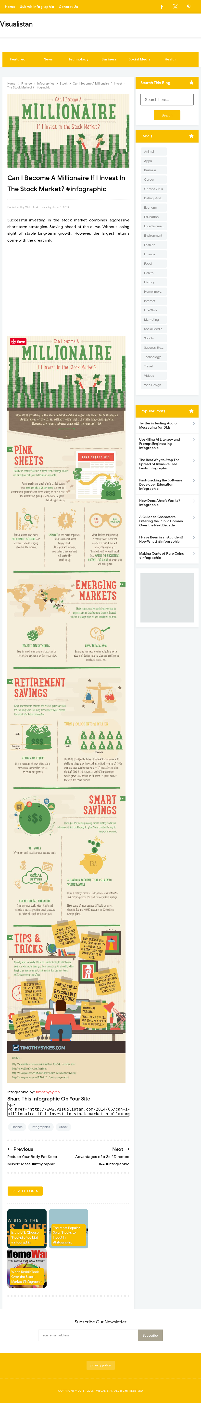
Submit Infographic (37, 7)
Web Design (152, 385)
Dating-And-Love (155, 198)
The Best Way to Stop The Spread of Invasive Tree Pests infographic (159, 464)
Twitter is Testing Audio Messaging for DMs (158, 425)
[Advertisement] (68, 289)
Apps (148, 161)
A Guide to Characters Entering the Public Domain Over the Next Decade (161, 521)
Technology (79, 59)
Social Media (140, 59)
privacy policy (100, 1365)
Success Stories (155, 348)
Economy (151, 207)
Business (109, 59)
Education (151, 217)
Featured (17, 59)
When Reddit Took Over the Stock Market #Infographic (26, 1277)
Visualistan (104, 1390)
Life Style (150, 310)
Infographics (41, 1127)
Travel (148, 366)
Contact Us (68, 7)
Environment (153, 235)
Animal (149, 151)
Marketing (151, 320)
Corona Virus (153, 189)
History (149, 282)
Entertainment (154, 226)
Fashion (149, 245)
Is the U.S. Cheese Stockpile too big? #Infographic (25, 1237)
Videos (149, 376)
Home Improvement (155, 291)
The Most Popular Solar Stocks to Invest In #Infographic (66, 1235)
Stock (63, 1127)
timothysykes (48, 1092)
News (48, 59)
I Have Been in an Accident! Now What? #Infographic (161, 539)
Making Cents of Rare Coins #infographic (161, 555)
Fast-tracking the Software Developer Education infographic (160, 484)
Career (149, 179)
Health (170, 59)
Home (10, 7)
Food (148, 263)
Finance (17, 1127)
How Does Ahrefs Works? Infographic (159, 503)
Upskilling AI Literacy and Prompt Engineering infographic (159, 443)
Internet (149, 301)
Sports (149, 338)
